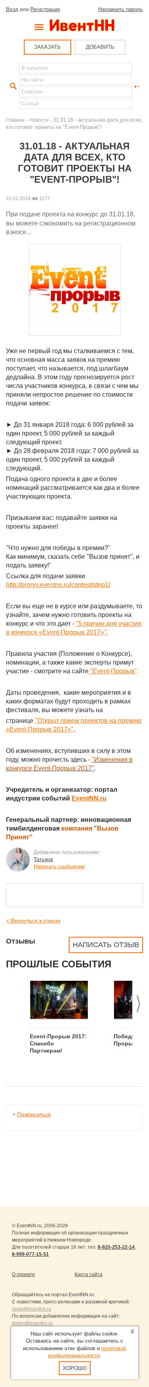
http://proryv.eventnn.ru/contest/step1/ (58, 584)
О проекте (23, 1274)
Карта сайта (89, 1274)
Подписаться (34, 1114)
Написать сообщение (59, 866)
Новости (38, 119)
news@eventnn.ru (31, 1309)
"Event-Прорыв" (113, 671)
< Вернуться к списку (33, 920)
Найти (12, 86)
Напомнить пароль (120, 9)
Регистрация (45, 9)
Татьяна (43, 859)
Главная (15, 119)
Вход (12, 9)
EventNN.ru (89, 798)
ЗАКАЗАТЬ (47, 47)
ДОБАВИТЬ (100, 47)
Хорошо (75, 1368)
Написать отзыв (106, 945)
